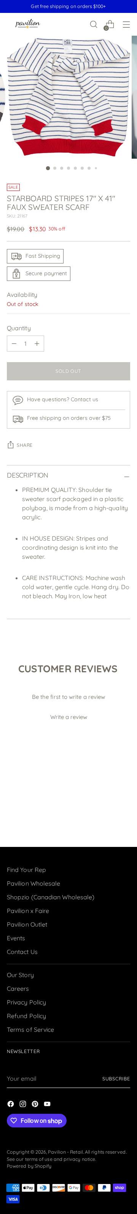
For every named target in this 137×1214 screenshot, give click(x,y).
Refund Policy (26, 1016)
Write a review (68, 717)
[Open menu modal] (126, 24)
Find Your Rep (26, 869)
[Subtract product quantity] (14, 343)
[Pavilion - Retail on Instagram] (23, 1105)
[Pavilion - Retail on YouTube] (48, 1105)
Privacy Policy (26, 1002)
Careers (18, 988)
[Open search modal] (93, 24)
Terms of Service (30, 1029)
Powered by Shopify (29, 1166)
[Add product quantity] (37, 343)
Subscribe (116, 1079)
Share (25, 445)
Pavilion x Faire (28, 910)
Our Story (20, 975)
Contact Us (22, 951)
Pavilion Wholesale (33, 883)
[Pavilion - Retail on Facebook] (11, 1105)
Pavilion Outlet (27, 924)
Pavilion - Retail (65, 1152)
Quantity (19, 328)
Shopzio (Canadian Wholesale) (50, 897)
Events (16, 938)
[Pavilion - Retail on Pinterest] (35, 1105)
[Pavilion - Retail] (28, 24)
